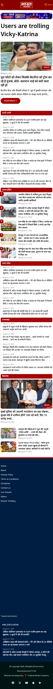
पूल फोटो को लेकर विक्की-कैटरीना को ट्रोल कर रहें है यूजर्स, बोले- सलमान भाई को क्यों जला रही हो (26, 81)
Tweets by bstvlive (9, 616)
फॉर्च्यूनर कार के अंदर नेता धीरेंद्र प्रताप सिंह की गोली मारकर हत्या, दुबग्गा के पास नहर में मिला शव (35, 252)
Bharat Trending (8, 501)
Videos (4, 497)
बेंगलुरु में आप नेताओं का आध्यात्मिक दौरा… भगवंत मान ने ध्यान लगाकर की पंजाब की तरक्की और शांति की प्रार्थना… (34, 238)
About (3, 470)
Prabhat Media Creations (38, 675)
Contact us (5, 488)
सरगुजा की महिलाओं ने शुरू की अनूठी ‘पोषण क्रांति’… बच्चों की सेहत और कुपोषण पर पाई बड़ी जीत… (33, 432)
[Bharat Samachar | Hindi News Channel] (27, 5)
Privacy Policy (7, 475)
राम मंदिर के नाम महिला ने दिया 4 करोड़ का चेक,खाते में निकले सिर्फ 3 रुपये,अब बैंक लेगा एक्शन (35, 225)
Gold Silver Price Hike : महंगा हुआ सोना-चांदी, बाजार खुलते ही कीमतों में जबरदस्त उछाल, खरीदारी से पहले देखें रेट (34, 446)
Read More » (10, 101)
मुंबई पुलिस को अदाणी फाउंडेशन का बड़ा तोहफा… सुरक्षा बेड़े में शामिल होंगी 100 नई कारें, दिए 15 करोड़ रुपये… (25, 415)
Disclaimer (5, 483)
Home (3, 466)
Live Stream (6, 492)
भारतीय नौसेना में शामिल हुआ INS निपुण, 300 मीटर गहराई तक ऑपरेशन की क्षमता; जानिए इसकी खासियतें (35, 197)
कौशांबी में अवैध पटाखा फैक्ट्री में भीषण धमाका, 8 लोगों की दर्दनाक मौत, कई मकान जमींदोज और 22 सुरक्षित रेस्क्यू (33, 211)
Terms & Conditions (10, 479)
